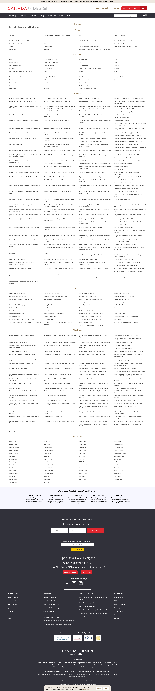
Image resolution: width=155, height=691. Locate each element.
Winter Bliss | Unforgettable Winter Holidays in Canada (94, 49)
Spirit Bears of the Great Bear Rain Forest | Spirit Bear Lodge (24, 245)
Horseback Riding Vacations (122, 302)
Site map (117, 618)
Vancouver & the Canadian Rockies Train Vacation (58, 259)
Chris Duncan (48, 447)
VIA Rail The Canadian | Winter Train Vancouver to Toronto (58, 263)
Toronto (116, 82)
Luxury (42, 16)
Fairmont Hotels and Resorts (17, 302)
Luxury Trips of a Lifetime (86, 305)
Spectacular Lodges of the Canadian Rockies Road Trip (94, 239)
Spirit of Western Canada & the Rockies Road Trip (93, 244)
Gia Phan (46, 456)
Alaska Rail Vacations (86, 671)
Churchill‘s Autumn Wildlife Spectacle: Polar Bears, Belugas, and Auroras (128, 364)
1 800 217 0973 (131, 8)
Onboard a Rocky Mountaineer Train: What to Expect (94, 388)
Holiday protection (49, 41)
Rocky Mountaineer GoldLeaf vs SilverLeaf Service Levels (58, 391)
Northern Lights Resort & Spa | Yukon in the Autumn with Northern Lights (95, 222)
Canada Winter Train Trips (121, 293)
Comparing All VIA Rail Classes (18, 368)
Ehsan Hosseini (13, 453)
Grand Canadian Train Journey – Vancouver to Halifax (93, 598)
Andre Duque (48, 441)
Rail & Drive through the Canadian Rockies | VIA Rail (24, 227)
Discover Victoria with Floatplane (53, 163)
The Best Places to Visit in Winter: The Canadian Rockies (23, 396)
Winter (69, 16)
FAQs (80, 38)
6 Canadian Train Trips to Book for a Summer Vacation (94, 342)
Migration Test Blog (14, 388)
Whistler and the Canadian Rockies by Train (126, 265)
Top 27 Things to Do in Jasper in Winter (125, 406)
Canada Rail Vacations (52, 671)
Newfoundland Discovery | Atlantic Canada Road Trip (94, 214)
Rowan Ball (47, 479)
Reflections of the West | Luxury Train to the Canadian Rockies (59, 228)
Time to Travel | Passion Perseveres (124, 44)
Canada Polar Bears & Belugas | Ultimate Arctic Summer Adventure (130, 129)
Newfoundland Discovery (87, 606)
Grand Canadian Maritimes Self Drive (54, 180)
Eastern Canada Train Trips (121, 299)
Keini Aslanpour (83, 462)
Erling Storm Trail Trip (120, 169)
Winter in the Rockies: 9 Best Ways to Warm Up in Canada (93, 424)
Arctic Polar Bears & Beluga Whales (54, 313)
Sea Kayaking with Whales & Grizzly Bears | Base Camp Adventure (129, 231)
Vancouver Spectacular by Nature (123, 259)
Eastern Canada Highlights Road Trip (19, 166)
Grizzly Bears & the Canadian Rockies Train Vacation (129, 185)
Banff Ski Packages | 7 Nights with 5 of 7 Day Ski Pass (24, 114)
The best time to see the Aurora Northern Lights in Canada (58, 323)
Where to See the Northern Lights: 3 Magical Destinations (22, 422)
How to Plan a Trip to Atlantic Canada (89, 378)
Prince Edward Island (85, 80)
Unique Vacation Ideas (85, 322)
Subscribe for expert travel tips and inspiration (77, 541)
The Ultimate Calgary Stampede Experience (126, 400)
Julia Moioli (82, 459)
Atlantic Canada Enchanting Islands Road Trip (57, 101)
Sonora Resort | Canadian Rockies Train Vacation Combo (128, 236)
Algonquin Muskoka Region (52, 59)
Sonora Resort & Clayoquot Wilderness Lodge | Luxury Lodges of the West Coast (94, 236)
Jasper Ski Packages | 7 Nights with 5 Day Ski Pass (128, 202)
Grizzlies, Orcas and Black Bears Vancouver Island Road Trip (95, 186)
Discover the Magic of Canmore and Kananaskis (92, 368)
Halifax (81, 71)
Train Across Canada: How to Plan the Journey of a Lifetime (58, 412)
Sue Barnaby (13, 482)
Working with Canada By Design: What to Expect (127, 424)
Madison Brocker (83, 467)
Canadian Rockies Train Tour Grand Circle (126, 144)
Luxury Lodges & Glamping (17, 305)
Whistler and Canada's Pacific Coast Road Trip (127, 262)
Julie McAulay (117, 459)
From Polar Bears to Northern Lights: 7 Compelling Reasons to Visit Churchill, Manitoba (128, 375)
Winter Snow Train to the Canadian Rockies (93, 613)
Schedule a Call (102, 8)
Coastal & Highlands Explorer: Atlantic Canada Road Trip (60, 160)
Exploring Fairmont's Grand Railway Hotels (126, 316)
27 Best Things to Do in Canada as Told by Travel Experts (93, 336)
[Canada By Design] (36, 8)
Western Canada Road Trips (87, 310)
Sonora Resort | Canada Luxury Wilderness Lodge (23, 239)
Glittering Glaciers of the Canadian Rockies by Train (128, 177)
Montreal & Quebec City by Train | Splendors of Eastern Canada (25, 215)
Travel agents (48, 46)
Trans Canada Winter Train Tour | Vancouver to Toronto (129, 252)
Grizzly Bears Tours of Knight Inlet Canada (126, 188)
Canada (116, 62)
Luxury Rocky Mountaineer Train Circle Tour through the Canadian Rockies (25, 210)
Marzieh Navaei (118, 470)
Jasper (11, 74)
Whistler (116, 85)
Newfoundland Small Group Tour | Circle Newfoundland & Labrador (129, 215)
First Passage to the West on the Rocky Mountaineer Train (24, 177)
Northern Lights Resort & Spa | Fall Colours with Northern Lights (57, 219)
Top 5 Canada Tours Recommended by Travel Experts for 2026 (24, 412)
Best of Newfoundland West (121, 117)
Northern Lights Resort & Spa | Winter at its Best (92, 219)
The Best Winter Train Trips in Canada (55, 395)
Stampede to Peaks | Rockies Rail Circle (125, 244)
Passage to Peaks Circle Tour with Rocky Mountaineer (129, 221)
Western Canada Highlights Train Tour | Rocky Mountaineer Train (92, 263)
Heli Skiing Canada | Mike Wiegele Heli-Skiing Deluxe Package (129, 195)
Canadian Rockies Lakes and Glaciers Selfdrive (92, 138)
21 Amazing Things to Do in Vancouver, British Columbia (60, 335)
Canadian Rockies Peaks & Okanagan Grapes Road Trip (130, 138)
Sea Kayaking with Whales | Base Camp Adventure (23, 235)
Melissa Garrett (83, 473)
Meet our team (118, 597)
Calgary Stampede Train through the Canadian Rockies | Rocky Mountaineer (130, 124)
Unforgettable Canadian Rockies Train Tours (91, 412)
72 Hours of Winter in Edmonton (123, 348)
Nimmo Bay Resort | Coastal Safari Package (21, 219)
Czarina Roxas (83, 450)
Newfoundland (12, 604)
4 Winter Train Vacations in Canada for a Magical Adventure (127, 339)
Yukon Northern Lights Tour (87, 603)
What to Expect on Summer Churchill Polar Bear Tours (94, 416)
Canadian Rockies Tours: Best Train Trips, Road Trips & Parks (60, 364)
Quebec (116, 80)
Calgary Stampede (49, 611)
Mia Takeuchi (117, 473)
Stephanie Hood (118, 479)
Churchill (116, 65)
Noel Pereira (82, 476)
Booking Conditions (119, 35)
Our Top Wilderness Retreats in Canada (90, 319)
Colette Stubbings (49, 450)
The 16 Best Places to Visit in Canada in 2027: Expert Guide (129, 391)
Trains (11, 46)
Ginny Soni (82, 456)
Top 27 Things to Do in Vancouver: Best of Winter (128, 409)
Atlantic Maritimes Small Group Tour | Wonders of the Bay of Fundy (94, 109)
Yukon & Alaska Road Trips (16, 313)
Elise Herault (47, 453)
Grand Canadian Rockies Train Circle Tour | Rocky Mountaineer (93, 180)
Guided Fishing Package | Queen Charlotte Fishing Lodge (23, 192)
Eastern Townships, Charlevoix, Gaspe (90, 68)
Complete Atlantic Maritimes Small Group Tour (92, 160)
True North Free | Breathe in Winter (89, 46)
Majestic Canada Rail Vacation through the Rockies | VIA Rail (130, 210)
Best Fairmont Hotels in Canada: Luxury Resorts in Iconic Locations (128, 355)
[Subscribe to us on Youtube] (88, 583)
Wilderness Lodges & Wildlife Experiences (91, 325)
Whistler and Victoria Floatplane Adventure (21, 268)
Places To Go (117, 319)
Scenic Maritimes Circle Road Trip (123, 227)
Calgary (81, 62)
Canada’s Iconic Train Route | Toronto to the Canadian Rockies (94, 133)
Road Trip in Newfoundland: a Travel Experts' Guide (24, 391)
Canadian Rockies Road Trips (17, 296)
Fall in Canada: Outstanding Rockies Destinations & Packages (23, 375)
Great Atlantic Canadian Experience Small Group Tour (24, 185)
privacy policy (86, 689)
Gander (46, 71)
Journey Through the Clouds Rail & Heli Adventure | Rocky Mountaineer (93, 205)
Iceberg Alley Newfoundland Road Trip (90, 202)
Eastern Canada (48, 68)
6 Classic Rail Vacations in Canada (123, 342)
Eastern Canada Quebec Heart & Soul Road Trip (58, 166)
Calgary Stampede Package (122, 120)
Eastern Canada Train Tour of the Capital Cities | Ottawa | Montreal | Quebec (95, 167)
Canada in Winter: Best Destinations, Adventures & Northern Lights (58, 359)
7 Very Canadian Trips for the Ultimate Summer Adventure (92, 346)
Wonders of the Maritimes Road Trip (54, 277)
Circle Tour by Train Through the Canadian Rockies (95, 610)
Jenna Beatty (13, 459)
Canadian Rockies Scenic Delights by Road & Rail (128, 141)
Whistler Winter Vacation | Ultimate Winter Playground (129, 268)
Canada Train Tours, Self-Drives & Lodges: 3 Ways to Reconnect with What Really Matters (129, 359)
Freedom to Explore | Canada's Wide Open (21, 41)
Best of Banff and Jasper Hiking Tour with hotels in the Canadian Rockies (94, 115)
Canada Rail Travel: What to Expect (89, 359)
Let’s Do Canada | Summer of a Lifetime (90, 41)
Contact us (114, 8)
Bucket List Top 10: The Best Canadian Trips (91, 313)
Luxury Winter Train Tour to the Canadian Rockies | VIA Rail (94, 210)
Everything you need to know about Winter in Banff (93, 371)
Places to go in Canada (15, 44)
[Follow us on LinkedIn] (81, 583)
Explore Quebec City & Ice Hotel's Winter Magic (92, 172)
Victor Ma (46, 482)
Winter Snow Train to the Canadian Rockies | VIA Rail (129, 274)
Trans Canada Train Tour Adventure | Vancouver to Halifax (58, 252)
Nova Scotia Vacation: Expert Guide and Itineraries (58, 388)
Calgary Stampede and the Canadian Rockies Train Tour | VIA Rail (95, 121)
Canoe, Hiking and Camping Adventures (20, 299)
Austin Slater (117, 441)
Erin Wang (82, 453)
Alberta (11, 59)
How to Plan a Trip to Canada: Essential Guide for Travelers (128, 379)
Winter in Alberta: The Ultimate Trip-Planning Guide (128, 421)
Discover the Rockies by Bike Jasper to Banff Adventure (129, 160)
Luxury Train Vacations (50, 305)
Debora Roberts (118, 450)
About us (11, 35)
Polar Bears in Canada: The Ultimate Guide (126, 388)
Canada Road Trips (119, 313)
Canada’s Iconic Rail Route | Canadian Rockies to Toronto (58, 133)
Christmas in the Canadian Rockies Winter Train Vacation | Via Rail (127, 151)
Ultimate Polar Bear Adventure (17, 259)
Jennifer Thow (48, 459)
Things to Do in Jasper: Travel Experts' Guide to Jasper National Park (59, 404)
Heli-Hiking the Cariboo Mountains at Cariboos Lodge (24, 199)
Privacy (46, 44)
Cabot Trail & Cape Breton (51, 62)
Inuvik (115, 71)
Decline (106, 688)
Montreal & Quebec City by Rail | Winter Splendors (58, 214)
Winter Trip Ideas (118, 310)
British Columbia (13, 62)
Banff (115, 59)
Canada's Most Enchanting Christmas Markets (22, 363)
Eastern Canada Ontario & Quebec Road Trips (92, 299)
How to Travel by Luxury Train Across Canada (22, 319)
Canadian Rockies (49, 65)
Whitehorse (12, 88)
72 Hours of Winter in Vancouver (18, 351)
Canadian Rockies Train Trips (17, 38)
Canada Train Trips (14, 316)
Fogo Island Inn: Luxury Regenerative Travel (91, 374)
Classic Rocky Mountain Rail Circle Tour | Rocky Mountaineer (92, 155)
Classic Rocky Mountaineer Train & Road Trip (126, 155)
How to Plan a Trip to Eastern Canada (20, 383)
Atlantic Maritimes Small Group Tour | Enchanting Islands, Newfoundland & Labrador (58, 109)
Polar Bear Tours (49, 307)
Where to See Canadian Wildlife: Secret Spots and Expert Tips (128, 417)
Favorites (116, 38)
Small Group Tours (14, 310)
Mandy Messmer (118, 467)
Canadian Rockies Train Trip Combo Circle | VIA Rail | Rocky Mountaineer (94, 145)
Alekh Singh (12, 441)
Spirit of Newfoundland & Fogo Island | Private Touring (59, 244)
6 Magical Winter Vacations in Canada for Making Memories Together (23, 346)
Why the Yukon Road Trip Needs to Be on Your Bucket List (59, 422)
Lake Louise (47, 74)
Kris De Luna (117, 462)
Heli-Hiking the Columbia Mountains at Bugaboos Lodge (95, 199)
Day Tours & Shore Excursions (52, 299)
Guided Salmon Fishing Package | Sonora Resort (58, 191)
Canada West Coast (15, 65)
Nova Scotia (82, 77)
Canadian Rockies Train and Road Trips (55, 296)
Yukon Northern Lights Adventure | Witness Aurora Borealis (23, 282)
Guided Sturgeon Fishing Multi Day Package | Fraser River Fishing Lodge (94, 192)
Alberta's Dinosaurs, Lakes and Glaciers (55, 98)
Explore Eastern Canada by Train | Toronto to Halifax (59, 172)
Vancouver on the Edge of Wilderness (89, 259)
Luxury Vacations (49, 319)
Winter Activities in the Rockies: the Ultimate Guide (93, 421)
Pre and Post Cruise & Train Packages (90, 307)
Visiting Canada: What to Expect (53, 416)
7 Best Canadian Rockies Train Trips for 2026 (57, 624)
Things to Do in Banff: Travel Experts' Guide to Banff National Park (24, 404)
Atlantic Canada (83, 59)
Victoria (46, 85)
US (143, 8)
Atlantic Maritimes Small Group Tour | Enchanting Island (129, 106)
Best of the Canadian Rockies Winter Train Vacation (23, 120)
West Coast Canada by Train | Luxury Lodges (126, 322)
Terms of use (82, 44)
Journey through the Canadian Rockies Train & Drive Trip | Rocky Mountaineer (59, 205)
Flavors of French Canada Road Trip (54, 177)
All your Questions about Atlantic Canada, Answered (128, 351)
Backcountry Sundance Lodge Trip (123, 112)
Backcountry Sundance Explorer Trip (124, 109)
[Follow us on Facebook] (67, 583)
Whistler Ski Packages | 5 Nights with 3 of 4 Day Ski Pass (58, 269)
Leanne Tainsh (83, 465)
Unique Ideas (51, 16)
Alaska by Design (69, 671)
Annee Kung (82, 441)
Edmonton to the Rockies (121, 166)
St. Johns (46, 82)
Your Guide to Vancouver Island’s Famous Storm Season (127, 427)
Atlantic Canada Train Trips (51, 293)
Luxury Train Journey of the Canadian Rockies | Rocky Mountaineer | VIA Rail (59, 210)
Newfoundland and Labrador (17, 77)
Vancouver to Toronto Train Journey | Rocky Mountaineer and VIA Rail (21, 263)
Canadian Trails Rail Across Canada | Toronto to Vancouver (22, 151)
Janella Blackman (119, 456)
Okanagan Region (119, 77)
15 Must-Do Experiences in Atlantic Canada (21, 335)
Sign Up (95, 530)
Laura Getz (12, 465)
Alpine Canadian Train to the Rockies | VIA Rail (22, 101)
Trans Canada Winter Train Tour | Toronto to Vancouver (94, 252)
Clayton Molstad (13, 450)
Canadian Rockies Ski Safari (17, 144)
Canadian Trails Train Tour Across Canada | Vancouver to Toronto (59, 151)
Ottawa (46, 80)
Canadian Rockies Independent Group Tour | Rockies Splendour (59, 139)
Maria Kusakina (48, 470)
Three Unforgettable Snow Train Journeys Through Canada (93, 407)
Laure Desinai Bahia (50, 465)
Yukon (10, 618)
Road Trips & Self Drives (51, 604)
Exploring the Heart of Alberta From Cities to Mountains (129, 371)
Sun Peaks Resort (84, 82)
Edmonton (116, 68)
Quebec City (12, 82)
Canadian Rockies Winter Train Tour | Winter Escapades (95, 274)
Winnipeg (46, 88)
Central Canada (83, 65)
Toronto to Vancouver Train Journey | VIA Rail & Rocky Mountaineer (129, 248)
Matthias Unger (13, 473)
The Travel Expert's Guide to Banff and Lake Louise (93, 400)
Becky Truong (13, 444)
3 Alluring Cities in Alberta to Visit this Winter (126, 335)
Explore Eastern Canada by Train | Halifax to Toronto (24, 172)
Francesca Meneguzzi (120, 453)
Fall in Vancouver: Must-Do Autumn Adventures (57, 374)
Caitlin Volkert (83, 444)
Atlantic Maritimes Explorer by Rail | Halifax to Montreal (59, 106)
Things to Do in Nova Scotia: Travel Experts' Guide (128, 403)
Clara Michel (82, 447)
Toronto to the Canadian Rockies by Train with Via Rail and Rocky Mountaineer (94, 248)
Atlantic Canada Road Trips (17, 293)
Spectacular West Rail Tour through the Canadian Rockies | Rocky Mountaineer (128, 240)
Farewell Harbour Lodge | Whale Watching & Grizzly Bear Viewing (128, 173)
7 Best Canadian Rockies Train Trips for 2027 (57, 345)
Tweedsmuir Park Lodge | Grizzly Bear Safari (91, 255)
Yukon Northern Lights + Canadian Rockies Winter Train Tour (129, 277)
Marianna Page (83, 470)
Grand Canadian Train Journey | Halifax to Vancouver (129, 180)
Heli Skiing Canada (84, 302)
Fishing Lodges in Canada (51, 302)
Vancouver (12, 85)
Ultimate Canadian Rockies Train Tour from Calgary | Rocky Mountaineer (129, 255)
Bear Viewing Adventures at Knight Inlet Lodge (92, 354)
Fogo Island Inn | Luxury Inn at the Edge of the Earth (94, 177)
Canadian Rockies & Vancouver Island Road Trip (127, 135)
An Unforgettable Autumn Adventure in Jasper (22, 354)
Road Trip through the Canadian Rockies (90, 227)
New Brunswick (118, 74)
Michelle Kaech (13, 476)
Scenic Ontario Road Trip (86, 230)
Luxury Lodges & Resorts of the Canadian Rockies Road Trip (130, 205)
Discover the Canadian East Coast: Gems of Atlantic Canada (58, 369)
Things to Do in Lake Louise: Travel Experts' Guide (93, 403)
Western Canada (83, 85)
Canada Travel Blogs (51, 617)
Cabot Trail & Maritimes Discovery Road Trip (56, 120)
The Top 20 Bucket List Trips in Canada (55, 400)
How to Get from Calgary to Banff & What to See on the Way (59, 379)
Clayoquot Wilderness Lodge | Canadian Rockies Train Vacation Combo (24, 161)
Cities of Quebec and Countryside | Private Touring (58, 155)
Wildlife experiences (49, 597)
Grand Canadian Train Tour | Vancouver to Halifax (128, 182)
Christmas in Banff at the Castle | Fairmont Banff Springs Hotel (95, 151)
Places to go (13, 16)
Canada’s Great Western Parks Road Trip (21, 133)
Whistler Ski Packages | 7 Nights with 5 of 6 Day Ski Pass (93, 269)
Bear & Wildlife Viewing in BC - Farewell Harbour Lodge (59, 354)
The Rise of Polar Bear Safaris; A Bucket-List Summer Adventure (129, 396)
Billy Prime (47, 444)
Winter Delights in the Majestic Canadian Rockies (58, 274)
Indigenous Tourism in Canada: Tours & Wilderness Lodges (93, 384)
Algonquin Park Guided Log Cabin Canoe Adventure (128, 98)
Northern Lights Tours (15, 307)
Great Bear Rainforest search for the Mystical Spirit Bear (60, 185)
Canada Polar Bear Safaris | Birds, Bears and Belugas (24, 128)
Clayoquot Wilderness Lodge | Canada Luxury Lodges (129, 157)
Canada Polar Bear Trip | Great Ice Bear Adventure (93, 128)
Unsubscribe (12, 49)
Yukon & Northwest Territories (87, 88)
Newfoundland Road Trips (121, 305)
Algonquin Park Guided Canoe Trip (89, 98)
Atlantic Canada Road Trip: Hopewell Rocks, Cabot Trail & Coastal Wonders (25, 106)
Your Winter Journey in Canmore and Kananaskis (23, 431)
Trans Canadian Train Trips (52, 601)
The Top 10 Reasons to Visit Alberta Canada (21, 400)
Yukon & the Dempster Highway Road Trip (91, 277)
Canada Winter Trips (50, 316)
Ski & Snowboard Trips (120, 307)
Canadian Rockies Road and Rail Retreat (90, 141)
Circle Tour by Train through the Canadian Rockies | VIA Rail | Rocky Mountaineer (25, 155)
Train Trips (23, 16)
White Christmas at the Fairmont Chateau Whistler (128, 271)
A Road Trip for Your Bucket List (53, 351)
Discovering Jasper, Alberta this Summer (125, 368)
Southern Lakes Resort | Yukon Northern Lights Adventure (57, 240)
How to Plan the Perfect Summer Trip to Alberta (57, 383)
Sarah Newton (83, 479)
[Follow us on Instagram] (74, 583)
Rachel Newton (13, 479)
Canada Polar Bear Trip (86, 617)
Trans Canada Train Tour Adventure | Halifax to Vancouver (22, 252)
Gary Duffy (12, 456)
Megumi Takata (48, 473)
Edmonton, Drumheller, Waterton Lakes (20, 71)
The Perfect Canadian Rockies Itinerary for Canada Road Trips (93, 396)
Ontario (11, 80)
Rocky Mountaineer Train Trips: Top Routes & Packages (95, 391)
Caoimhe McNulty (119, 444)
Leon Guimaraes (118, 465)
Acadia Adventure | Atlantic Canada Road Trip (22, 98)
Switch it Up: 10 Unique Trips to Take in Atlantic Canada (25, 322)
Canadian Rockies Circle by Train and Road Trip (23, 138)
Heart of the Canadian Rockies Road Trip (125, 191)
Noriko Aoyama (118, 476)
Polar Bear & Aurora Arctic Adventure (124, 224)
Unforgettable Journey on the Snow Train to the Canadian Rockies (127, 412)
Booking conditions (120, 608)
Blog (80, 35)
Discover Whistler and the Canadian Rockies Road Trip (94, 163)
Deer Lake (12, 68)
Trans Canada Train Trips (51, 310)
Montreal (81, 74)
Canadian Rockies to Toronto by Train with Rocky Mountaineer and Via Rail (58, 145)
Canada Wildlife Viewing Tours (87, 293)
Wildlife (61, 16)
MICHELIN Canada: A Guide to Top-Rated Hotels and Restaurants (129, 384)
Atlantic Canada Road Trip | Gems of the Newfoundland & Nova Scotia (129, 102)
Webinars (46, 49)
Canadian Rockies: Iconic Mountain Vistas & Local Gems (130, 147)
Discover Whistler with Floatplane (123, 163)
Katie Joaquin (48, 462)
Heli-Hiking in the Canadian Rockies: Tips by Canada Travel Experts (24, 379)
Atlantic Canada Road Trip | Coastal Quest (91, 101)
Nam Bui (46, 476)
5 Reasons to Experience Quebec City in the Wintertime (60, 342)
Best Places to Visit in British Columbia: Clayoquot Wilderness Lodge (23, 359)
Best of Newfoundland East (121, 114)
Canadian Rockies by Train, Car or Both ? (90, 316)
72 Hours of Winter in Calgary (122, 345)
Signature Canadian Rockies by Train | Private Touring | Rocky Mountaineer (59, 236)
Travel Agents (118, 611)
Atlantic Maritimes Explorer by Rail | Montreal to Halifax (94, 106)
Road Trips (33, 16)
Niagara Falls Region (50, 77)
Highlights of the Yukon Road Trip (123, 199)
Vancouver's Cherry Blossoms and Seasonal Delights (24, 416)
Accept (99, 688)
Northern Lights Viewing (51, 608)
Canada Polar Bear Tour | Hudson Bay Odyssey (57, 128)
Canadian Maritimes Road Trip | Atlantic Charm (127, 133)
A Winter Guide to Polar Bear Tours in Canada (92, 351)
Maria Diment (13, 470)
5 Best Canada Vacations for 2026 (19, 342)
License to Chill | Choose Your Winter (124, 41)
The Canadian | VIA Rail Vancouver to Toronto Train (58, 247)
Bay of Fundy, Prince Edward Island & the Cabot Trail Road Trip (59, 115)
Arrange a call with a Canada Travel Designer (57, 35)
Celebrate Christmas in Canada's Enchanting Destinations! (91, 364)
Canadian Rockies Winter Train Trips (124, 296)
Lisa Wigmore (13, 467)
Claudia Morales (118, 447)
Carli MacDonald (14, 447)
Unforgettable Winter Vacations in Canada (125, 46)
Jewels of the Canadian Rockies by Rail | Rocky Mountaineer (22, 205)
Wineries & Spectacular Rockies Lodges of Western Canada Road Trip (23, 274)
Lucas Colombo (48, 467)
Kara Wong (12, 462)
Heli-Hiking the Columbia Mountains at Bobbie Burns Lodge (59, 200)
